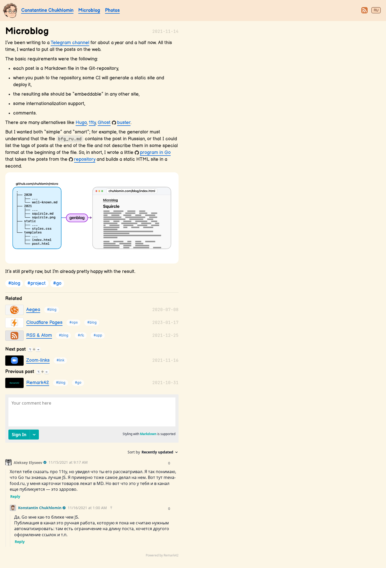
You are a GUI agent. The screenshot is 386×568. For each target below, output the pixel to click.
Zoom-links (38, 360)
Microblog (89, 10)
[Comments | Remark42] (92, 477)
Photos (112, 10)
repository (84, 159)
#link (60, 360)
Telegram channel (70, 42)
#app (97, 335)
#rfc (81, 335)
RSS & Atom (39, 335)
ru (376, 10)
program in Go (155, 152)
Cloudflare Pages (44, 322)
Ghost (104, 122)
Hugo (81, 122)
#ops (73, 323)
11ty (92, 122)
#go (57, 283)
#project (36, 283)
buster (124, 122)
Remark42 (37, 382)
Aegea (33, 309)
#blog (14, 283)
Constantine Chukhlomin (47, 10)
